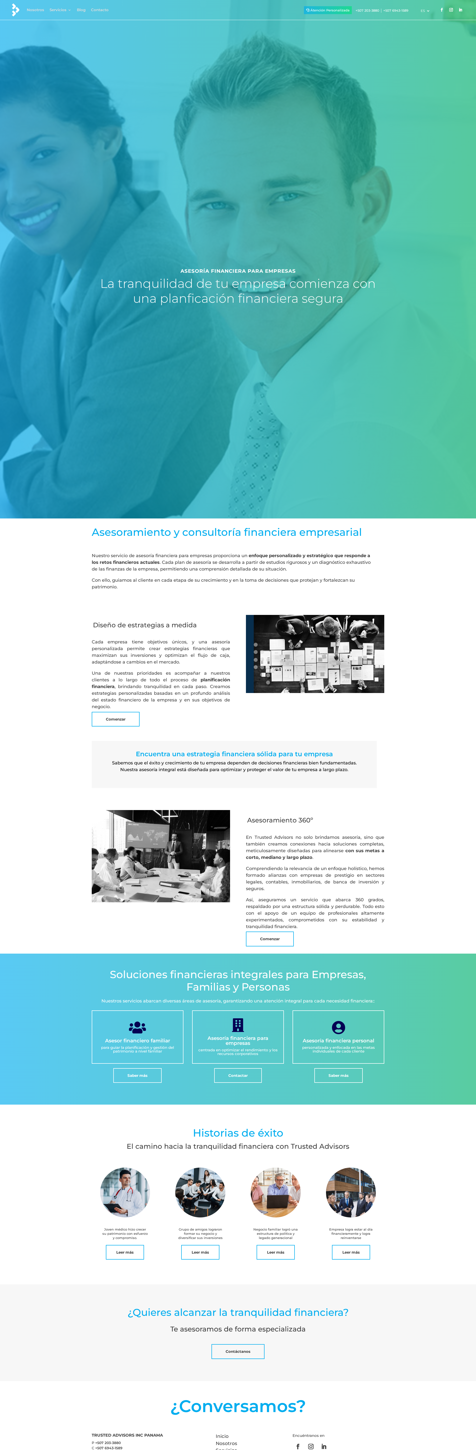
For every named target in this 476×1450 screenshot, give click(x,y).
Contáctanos (238, 1351)
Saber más (137, 1075)
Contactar (238, 1075)
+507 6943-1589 (395, 10)
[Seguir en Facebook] (441, 10)
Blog (81, 9)
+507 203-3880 (367, 10)
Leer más (125, 1252)
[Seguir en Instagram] (451, 10)
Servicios (58, 9)
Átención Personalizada (330, 10)
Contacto (100, 9)
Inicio (222, 1436)
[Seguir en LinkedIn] (460, 10)
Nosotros (35, 9)
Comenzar (115, 719)
